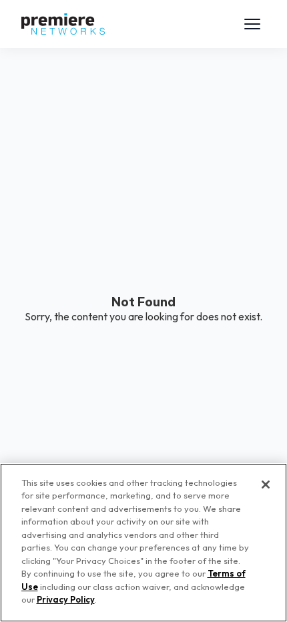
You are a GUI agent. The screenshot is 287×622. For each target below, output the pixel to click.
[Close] (265, 484)
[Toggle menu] (252, 24)
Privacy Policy (66, 599)
